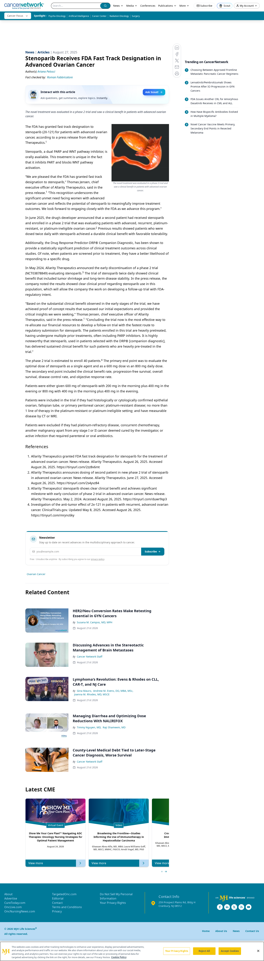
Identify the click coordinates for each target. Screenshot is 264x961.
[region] (132, 951)
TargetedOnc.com (64, 894)
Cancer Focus (15, 15)
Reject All (204, 951)
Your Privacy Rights (113, 903)
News (116, 5)
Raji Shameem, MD (114, 727)
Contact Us (252, 931)
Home (206, 931)
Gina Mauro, (84, 690)
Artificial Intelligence (79, 16)
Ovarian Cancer (36, 574)
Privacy (57, 911)
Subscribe (151, 551)
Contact (57, 903)
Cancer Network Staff (89, 656)
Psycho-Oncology (57, 16)
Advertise (10, 898)
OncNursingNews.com (19, 911)
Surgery (136, 16)
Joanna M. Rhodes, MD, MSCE (92, 694)
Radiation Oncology (119, 16)
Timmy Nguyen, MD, (89, 727)
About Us (221, 931)
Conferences (147, 5)
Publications (165, 5)
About (8, 894)
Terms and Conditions (67, 907)
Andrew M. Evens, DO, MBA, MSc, (113, 690)
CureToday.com (14, 903)
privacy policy (97, 559)
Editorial (57, 898)
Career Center (99, 16)
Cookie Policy (118, 957)
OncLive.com (13, 907)
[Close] (258, 951)
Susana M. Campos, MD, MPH (94, 622)
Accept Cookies (230, 951)
